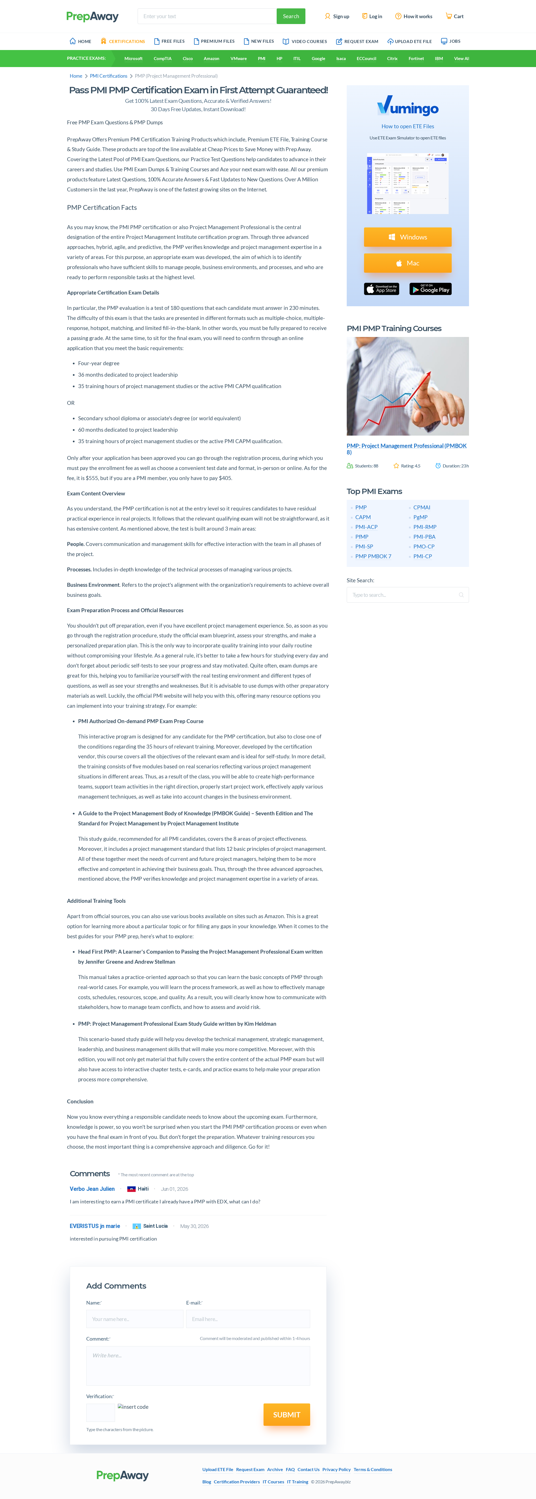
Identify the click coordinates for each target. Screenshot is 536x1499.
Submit (286, 1414)
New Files (262, 41)
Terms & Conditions (373, 1469)
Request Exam (361, 41)
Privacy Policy (336, 1469)
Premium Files (218, 41)
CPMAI (421, 507)
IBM (439, 58)
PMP (361, 507)
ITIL (297, 58)
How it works (417, 16)
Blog (206, 1481)
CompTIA (162, 58)
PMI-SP (364, 546)
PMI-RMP (425, 527)
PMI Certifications (108, 76)
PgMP (420, 517)
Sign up (340, 16)
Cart (458, 16)
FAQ (290, 1469)
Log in (375, 16)
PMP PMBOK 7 (373, 556)
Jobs (454, 41)
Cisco (188, 58)
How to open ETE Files (408, 126)
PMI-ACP (366, 527)
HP (279, 58)
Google (318, 58)
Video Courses (309, 41)
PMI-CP (422, 556)
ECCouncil (366, 58)
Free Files (173, 41)
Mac (412, 263)
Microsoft (134, 58)
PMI (261, 58)
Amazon (211, 58)
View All (462, 58)
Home (85, 41)
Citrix (392, 58)
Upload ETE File (413, 41)
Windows (413, 237)
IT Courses (273, 1481)
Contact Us (309, 1469)
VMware (239, 58)
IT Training (297, 1481)
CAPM (363, 517)
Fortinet (416, 58)
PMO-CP (424, 546)
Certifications (127, 41)
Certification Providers (237, 1481)
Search (291, 16)
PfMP (361, 536)
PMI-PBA (424, 536)
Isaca (341, 58)
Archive (275, 1469)
